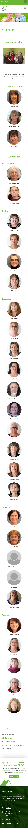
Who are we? (9, 734)
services (4, 770)
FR (25, 1)
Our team (8, 738)
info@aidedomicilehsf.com (9, 4)
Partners (8, 749)
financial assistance (17, 772)
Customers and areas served (14, 745)
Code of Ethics (10, 741)
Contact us (15, 776)
